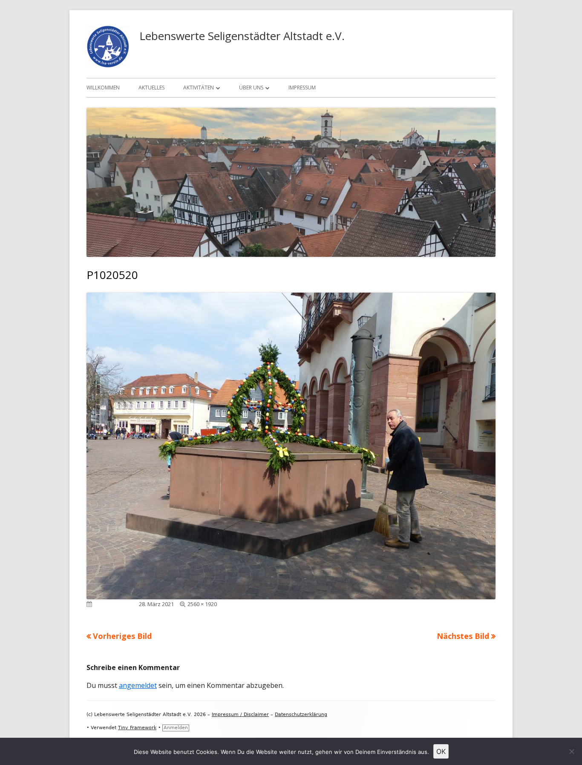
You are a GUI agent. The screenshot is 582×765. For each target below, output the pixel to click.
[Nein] (571, 751)
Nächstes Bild (463, 636)
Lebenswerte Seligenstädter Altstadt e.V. (242, 35)
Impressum (302, 87)
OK (441, 751)
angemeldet (138, 685)
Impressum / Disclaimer (240, 714)
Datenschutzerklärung (301, 714)
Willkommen (103, 87)
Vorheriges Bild (122, 636)
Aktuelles (151, 87)
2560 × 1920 (202, 604)
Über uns (251, 87)
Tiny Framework (137, 727)
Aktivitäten (198, 87)
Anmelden (176, 727)
